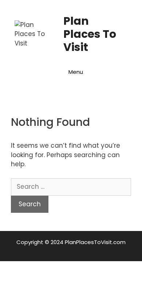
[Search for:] (71, 186)
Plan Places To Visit (89, 34)
